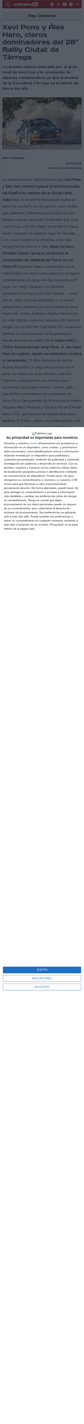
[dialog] (42, 925)
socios (33, 443)
